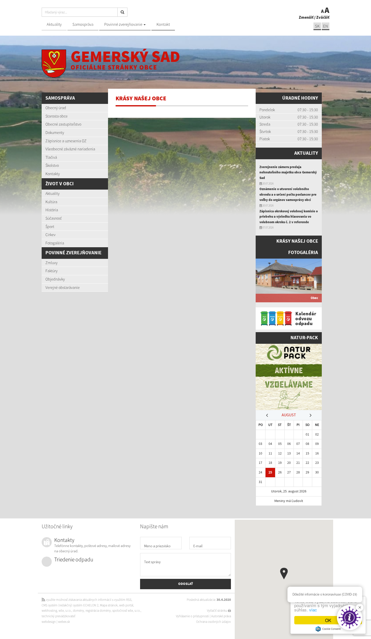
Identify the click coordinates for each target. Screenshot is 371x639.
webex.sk (64, 622)
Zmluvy (51, 262)
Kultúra (51, 201)
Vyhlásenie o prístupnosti (192, 616)
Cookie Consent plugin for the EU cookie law (328, 629)
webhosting (49, 610)
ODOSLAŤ (185, 583)
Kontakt (163, 24)
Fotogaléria (54, 242)
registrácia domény (98, 610)
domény (78, 610)
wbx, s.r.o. (65, 610)
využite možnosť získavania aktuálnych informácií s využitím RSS (88, 600)
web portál (126, 605)
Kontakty (52, 173)
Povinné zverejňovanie (123, 24)
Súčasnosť (53, 218)
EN (325, 26)
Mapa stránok (109, 605)
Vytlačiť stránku (217, 610)
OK (328, 620)
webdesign (49, 622)
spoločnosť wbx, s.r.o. (126, 610)
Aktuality (54, 24)
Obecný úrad (55, 107)
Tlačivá (51, 157)
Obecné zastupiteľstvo (63, 124)
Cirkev (50, 234)
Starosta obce (56, 116)
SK (317, 26)
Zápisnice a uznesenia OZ (66, 140)
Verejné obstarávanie (62, 287)
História (51, 209)
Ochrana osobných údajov (213, 622)
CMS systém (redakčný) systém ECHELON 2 (70, 605)
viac (313, 609)
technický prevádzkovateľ (58, 616)
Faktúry (51, 270)
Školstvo (52, 165)
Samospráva (82, 24)
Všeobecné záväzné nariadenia (70, 148)
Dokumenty (54, 132)
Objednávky (55, 279)
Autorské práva (221, 616)
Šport (49, 226)
